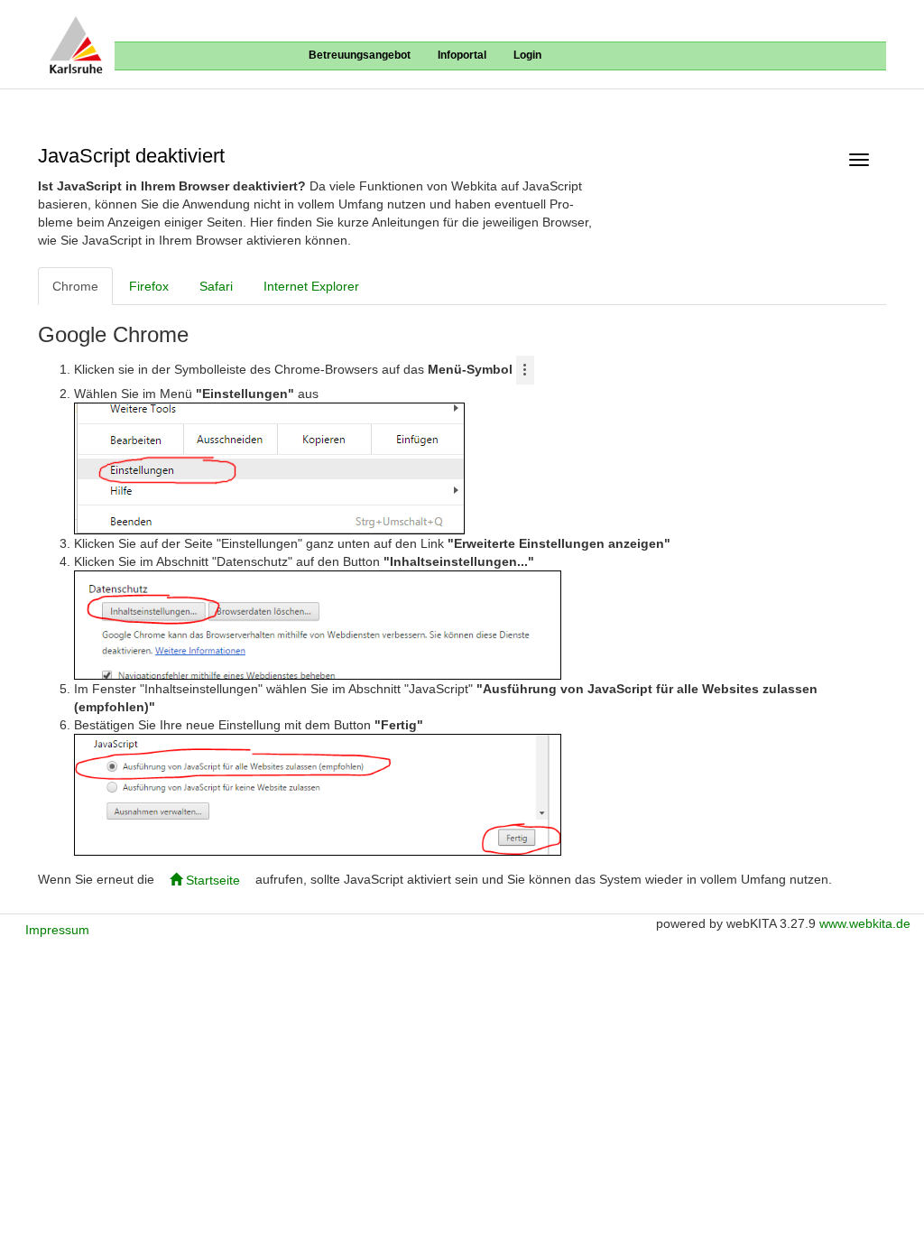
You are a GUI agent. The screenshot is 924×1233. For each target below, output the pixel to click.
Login (527, 55)
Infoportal (462, 55)
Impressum (57, 929)
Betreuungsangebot (360, 55)
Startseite (211, 880)
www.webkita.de (864, 923)
